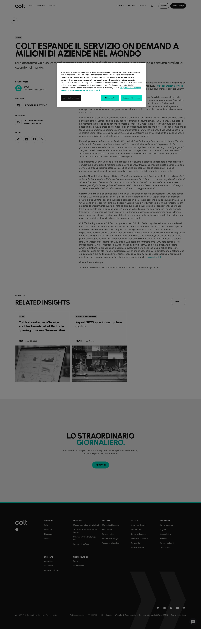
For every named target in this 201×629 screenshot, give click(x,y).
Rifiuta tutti (109, 98)
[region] (101, 85)
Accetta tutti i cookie (131, 98)
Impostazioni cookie (71, 98)
